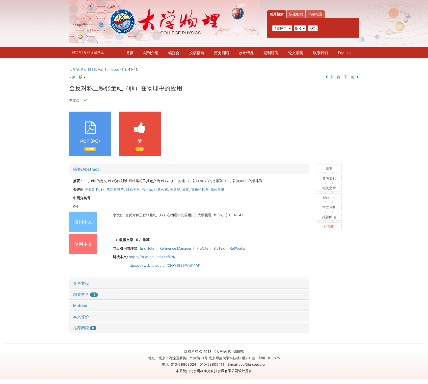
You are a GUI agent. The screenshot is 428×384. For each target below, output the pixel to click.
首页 (130, 52)
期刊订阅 (271, 52)
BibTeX (219, 248)
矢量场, (176, 189)
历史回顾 (221, 52)
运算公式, (162, 189)
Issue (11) (118, 69)
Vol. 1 (102, 69)
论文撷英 (295, 52)
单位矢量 (217, 189)
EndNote (147, 248)
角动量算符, (116, 189)
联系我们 (320, 52)
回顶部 (329, 226)
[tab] (189, 169)
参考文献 (81, 283)
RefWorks (237, 248)
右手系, (148, 189)
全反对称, (93, 189)
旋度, (186, 189)
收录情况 (246, 52)
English (344, 52)
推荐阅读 (83, 327)
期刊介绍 (150, 52)
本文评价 (81, 316)
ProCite (202, 248)
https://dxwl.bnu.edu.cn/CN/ (152, 257)
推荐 (146, 240)
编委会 (173, 52)
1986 (91, 69)
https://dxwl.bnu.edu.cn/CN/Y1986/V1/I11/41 (164, 265)
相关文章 (84, 294)
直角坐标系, (201, 189)
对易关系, (134, 189)
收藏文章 (126, 240)
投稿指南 (196, 52)
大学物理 (76, 69)
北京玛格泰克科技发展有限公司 (214, 371)
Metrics (80, 305)
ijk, (104, 189)
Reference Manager (175, 248)
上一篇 (334, 77)
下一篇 (349, 77)
